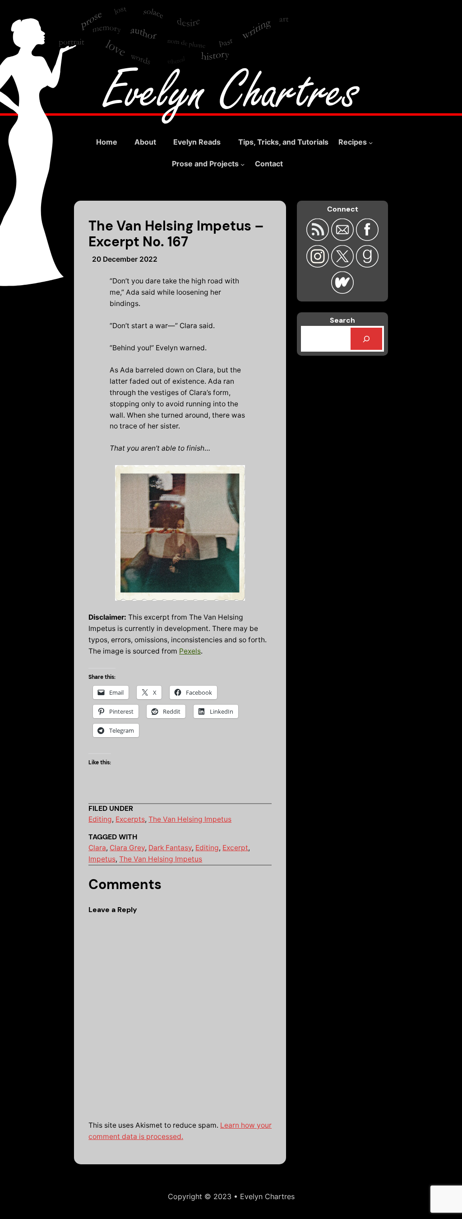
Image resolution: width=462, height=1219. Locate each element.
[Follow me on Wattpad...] (342, 291)
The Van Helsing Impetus (189, 819)
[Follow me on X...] (343, 264)
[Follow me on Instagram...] (318, 264)
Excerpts (130, 819)
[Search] (366, 339)
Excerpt (235, 847)
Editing (100, 819)
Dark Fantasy (170, 847)
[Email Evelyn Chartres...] (343, 238)
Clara (97, 847)
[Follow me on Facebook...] (367, 238)
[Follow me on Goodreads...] (367, 264)
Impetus (102, 859)
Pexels (190, 651)
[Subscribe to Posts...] (318, 238)
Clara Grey (127, 847)
